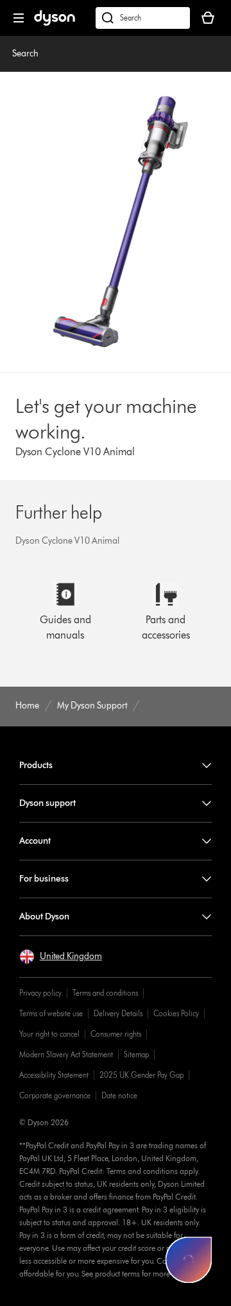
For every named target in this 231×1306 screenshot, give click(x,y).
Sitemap (136, 1054)
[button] (60, 956)
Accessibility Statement (54, 1075)
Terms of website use (51, 1013)
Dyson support (47, 803)
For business (44, 878)
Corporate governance (54, 1095)
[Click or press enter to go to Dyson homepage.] (54, 22)
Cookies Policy (176, 1013)
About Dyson (44, 916)
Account (35, 840)
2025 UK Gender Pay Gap (141, 1075)
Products (36, 765)
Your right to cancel (49, 1034)
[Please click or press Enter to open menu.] (18, 18)
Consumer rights (115, 1034)
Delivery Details (118, 1013)
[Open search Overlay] (143, 18)
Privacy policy (40, 993)
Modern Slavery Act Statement (66, 1054)
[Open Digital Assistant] (189, 1260)
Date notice (119, 1095)
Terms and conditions (105, 993)
